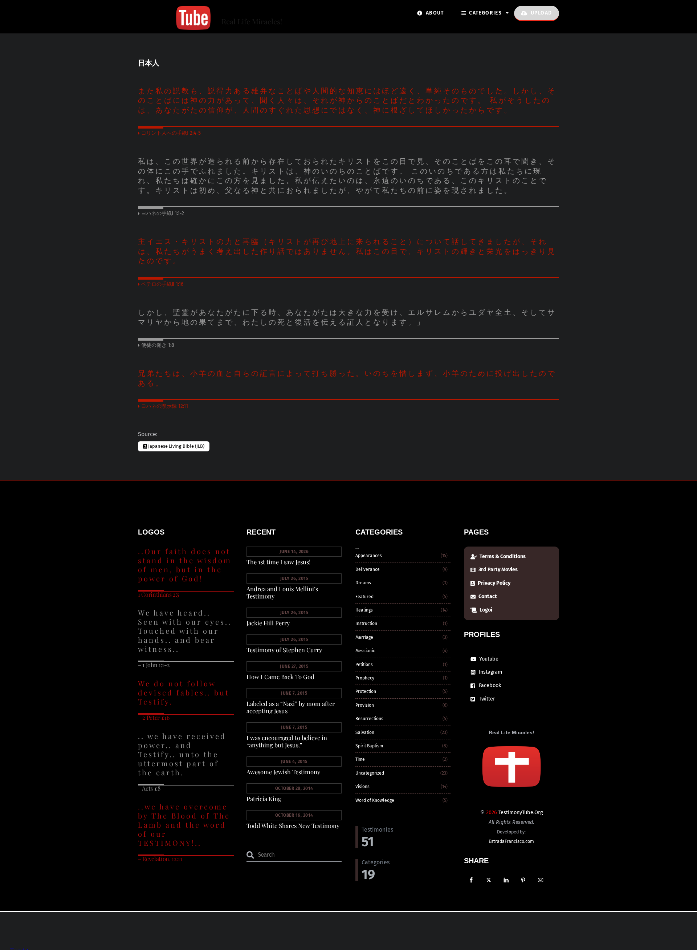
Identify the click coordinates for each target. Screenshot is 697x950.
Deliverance (367, 569)
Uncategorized (369, 773)
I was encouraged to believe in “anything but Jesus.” (286, 741)
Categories (485, 13)
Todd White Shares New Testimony (292, 825)
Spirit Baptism (369, 745)
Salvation (364, 732)
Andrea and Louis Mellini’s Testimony (282, 592)
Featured (364, 596)
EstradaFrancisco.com (511, 841)
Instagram (489, 672)
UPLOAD (540, 13)
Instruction (366, 623)
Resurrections (369, 718)
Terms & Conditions (502, 556)
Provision (364, 705)
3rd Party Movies (497, 570)
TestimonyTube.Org (520, 812)
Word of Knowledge (374, 800)
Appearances (368, 555)
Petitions (364, 664)
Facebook (489, 685)
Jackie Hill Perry (268, 623)
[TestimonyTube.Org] (174, 25)
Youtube (488, 659)
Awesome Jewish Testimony (283, 772)
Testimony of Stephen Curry (284, 650)
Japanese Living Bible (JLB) (175, 446)
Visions (362, 786)
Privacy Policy (493, 583)
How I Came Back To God (280, 677)
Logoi (485, 610)
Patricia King (263, 799)
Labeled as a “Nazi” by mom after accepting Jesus (290, 707)
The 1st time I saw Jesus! (278, 562)
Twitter (486, 699)
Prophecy (364, 678)
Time (360, 759)
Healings (364, 610)
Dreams (363, 582)
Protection (365, 691)
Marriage (364, 637)
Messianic (365, 650)
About (434, 13)
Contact (487, 596)
